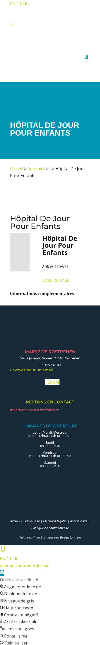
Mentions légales (55, 521)
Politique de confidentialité (50, 528)
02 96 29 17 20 (55, 280)
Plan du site (31, 521)
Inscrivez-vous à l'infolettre (35, 410)
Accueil (16, 168)
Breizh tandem (70, 537)
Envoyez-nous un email (33, 370)
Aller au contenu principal (24, 566)
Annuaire (36, 168)
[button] (2, 573)
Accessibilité (78, 521)
